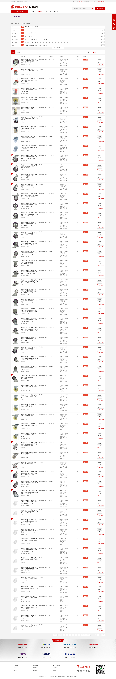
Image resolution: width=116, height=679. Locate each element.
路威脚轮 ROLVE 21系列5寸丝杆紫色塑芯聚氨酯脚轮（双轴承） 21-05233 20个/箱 (29, 166)
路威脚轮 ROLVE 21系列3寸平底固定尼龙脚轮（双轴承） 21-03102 (29, 387)
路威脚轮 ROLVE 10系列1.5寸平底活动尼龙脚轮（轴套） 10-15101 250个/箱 (29, 147)
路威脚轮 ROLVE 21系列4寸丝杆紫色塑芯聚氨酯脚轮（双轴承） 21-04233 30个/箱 (29, 176)
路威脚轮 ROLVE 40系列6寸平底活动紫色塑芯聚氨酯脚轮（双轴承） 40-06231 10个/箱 (29, 253)
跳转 (103, 635)
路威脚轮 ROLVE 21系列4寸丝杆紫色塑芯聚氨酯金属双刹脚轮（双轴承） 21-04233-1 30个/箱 (29, 195)
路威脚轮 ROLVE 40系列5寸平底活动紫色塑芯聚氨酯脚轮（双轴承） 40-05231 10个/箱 (29, 550)
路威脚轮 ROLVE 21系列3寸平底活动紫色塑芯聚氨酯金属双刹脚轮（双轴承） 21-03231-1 (29, 358)
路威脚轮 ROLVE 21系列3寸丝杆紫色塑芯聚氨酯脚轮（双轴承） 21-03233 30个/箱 (29, 483)
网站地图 (75, 676)
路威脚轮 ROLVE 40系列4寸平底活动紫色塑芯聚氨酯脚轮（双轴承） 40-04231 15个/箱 (29, 291)
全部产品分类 (19, 11)
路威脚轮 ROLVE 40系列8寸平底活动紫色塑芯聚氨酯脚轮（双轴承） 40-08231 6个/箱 (29, 224)
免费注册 (80, 1)
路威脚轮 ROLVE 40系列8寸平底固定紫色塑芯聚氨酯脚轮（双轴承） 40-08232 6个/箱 (29, 205)
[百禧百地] (24, 6)
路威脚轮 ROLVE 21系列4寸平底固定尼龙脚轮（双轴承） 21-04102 (29, 396)
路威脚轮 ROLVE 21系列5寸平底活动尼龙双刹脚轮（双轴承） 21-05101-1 (29, 425)
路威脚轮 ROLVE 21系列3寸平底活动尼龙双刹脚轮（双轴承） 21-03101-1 (29, 416)
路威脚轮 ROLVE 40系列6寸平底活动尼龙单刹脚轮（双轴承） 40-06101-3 (29, 109)
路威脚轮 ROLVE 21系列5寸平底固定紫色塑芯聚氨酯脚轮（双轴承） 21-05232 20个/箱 (29, 301)
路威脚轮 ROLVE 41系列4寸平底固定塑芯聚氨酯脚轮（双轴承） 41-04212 (29, 71)
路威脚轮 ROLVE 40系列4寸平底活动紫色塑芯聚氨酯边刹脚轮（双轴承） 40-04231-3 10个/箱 (29, 272)
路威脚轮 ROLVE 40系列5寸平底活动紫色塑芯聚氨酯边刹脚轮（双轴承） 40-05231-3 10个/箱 (29, 531)
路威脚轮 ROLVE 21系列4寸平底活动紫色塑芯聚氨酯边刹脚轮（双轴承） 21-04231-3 (29, 521)
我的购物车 (100, 8)
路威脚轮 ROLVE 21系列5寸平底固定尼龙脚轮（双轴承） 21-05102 (29, 406)
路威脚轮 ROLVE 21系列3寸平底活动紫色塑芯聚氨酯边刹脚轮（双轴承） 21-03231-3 (29, 492)
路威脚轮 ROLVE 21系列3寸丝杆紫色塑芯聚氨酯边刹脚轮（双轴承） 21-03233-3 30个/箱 (29, 444)
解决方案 (48, 11)
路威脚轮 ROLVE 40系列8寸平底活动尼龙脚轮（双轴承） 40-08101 (29, 598)
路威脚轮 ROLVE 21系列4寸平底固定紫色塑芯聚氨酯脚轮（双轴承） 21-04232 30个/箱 (29, 339)
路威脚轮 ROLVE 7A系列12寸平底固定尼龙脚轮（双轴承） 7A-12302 (29, 128)
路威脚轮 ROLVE (26, 23)
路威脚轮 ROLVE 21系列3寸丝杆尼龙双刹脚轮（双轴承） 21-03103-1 (29, 540)
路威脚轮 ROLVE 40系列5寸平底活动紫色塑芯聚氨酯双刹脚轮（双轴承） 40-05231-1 (29, 569)
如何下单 (15, 668)
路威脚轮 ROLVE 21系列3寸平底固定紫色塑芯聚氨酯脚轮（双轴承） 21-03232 (29, 368)
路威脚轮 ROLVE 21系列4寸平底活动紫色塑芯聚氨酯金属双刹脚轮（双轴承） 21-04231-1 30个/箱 (29, 329)
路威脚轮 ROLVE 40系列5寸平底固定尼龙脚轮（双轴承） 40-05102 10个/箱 (29, 578)
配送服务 (35, 668)
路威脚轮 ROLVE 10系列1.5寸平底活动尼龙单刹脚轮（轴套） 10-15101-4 (29, 138)
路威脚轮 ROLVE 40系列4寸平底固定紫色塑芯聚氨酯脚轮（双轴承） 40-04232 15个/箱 (29, 262)
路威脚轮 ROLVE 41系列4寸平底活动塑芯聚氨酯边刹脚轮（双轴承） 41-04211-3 (29, 90)
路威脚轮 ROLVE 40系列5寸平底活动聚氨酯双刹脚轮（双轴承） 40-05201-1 (29, 118)
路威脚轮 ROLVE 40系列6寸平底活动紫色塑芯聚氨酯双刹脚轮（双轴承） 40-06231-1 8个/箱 (29, 243)
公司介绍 (55, 668)
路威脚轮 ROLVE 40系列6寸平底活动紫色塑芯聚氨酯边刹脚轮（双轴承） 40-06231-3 (29, 511)
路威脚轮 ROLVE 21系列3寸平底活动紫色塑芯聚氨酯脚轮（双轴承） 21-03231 (29, 377)
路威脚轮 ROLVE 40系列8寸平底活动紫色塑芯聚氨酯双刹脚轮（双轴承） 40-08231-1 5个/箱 (29, 214)
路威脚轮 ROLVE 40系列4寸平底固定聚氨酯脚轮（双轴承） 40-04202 (29, 588)
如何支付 (15, 670)
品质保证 (35, 670)
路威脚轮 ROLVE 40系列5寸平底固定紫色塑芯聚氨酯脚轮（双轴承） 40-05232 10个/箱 (29, 502)
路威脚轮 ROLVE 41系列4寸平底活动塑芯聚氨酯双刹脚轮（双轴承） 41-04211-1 (29, 80)
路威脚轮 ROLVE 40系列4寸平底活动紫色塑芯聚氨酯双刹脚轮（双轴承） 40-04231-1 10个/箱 (29, 281)
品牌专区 (40, 11)
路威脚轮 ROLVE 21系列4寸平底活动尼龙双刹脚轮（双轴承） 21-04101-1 (29, 435)
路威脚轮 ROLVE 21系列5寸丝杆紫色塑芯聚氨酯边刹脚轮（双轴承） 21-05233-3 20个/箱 (29, 473)
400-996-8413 (101, 1)
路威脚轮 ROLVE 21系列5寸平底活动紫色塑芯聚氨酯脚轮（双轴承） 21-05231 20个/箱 (29, 320)
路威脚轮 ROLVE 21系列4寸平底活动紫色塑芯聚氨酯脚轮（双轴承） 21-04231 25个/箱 (29, 348)
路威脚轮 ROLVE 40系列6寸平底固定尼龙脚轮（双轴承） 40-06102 (29, 99)
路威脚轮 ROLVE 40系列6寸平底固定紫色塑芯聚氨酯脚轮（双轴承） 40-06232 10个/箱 (29, 233)
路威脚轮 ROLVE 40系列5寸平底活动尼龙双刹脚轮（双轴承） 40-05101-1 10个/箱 (29, 607)
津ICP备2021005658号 (68, 676)
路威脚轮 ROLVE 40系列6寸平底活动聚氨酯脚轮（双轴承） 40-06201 (29, 559)
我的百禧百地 (87, 1)
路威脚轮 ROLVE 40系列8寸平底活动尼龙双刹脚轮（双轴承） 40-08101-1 (29, 617)
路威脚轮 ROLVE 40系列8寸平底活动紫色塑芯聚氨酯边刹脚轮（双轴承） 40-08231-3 (29, 61)
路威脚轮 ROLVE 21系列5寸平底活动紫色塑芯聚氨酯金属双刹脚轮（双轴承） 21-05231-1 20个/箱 (29, 310)
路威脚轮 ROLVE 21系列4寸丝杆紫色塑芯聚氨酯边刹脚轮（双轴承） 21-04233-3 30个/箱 (29, 186)
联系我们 (56, 11)
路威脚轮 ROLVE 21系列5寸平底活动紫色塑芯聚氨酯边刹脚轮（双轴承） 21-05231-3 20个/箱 (29, 157)
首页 (33, 11)
